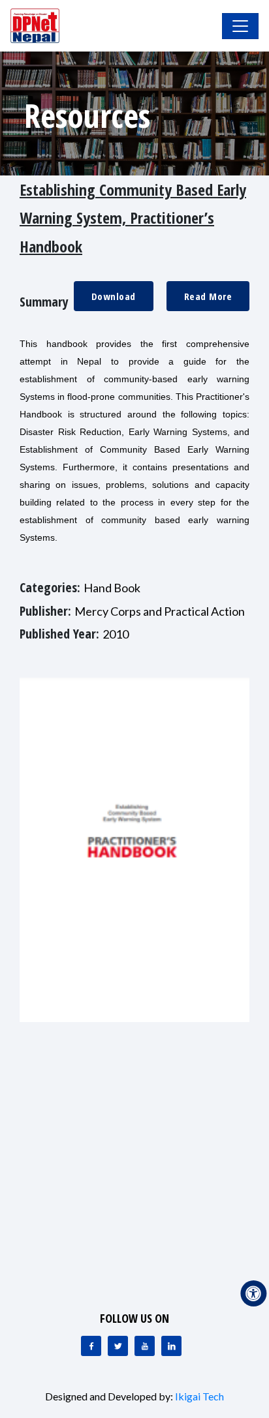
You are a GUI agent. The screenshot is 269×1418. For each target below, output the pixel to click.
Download (113, 296)
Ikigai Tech (199, 1396)
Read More (208, 296)
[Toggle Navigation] (240, 26)
